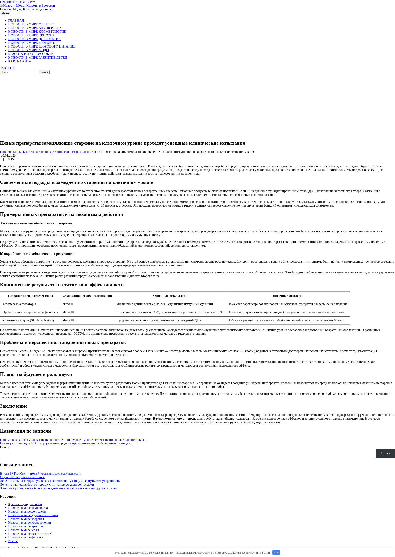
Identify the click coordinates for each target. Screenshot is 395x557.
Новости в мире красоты (31, 35)
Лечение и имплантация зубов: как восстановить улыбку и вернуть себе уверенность (60, 481)
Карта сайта (19, 61)
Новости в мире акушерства (35, 28)
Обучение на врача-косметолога (22, 477)
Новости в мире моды (28, 50)
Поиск (4, 447)
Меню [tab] (5, 13)
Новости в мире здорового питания (42, 46)
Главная (16, 20)
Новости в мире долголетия (34, 39)
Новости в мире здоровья (31, 42)
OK (276, 552)
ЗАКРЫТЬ (7, 68)
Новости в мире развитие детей (37, 57)
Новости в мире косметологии (37, 31)
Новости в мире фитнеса (31, 24)
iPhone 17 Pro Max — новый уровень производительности (41, 473)
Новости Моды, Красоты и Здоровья (25, 151)
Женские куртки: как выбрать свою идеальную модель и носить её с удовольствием (59, 488)
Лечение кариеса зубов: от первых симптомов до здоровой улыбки (47, 484)
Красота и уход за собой (31, 54)
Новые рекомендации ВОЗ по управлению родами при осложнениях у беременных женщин (65, 443)
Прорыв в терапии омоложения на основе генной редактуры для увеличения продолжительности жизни (74, 439)
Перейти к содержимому (17, 1)
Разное (13, 541)
